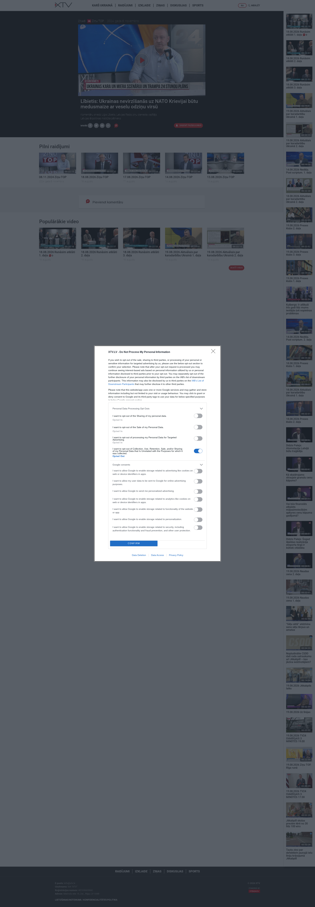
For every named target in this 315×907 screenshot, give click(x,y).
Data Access (157, 555)
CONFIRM (134, 543)
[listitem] (157, 408)
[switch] (198, 416)
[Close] (214, 352)
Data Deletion (139, 555)
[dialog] (157, 453)
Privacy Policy (176, 555)
